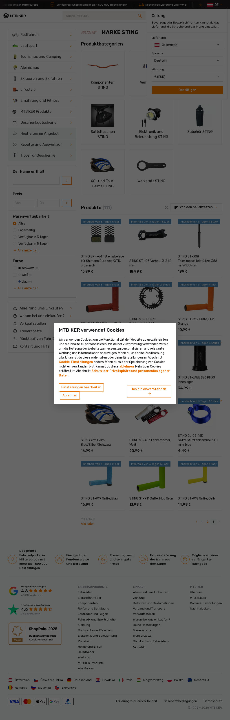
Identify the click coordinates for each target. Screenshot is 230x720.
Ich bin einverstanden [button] (149, 391)
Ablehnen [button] (69, 395)
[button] (126, 366)
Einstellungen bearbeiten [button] (81, 387)
